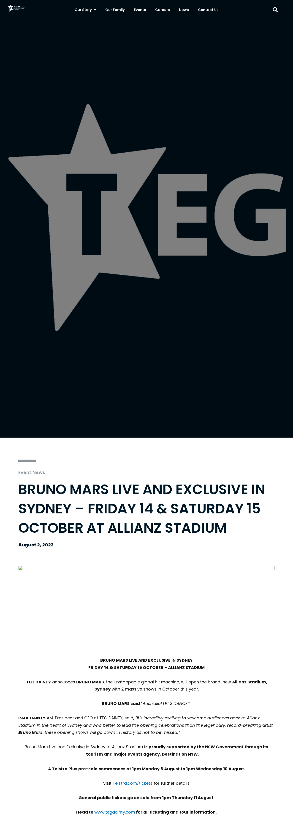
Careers (162, 9)
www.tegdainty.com (114, 812)
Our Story (83, 9)
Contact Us (208, 9)
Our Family (115, 9)
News (184, 9)
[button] (275, 10)
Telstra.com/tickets (132, 783)
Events (140, 9)
